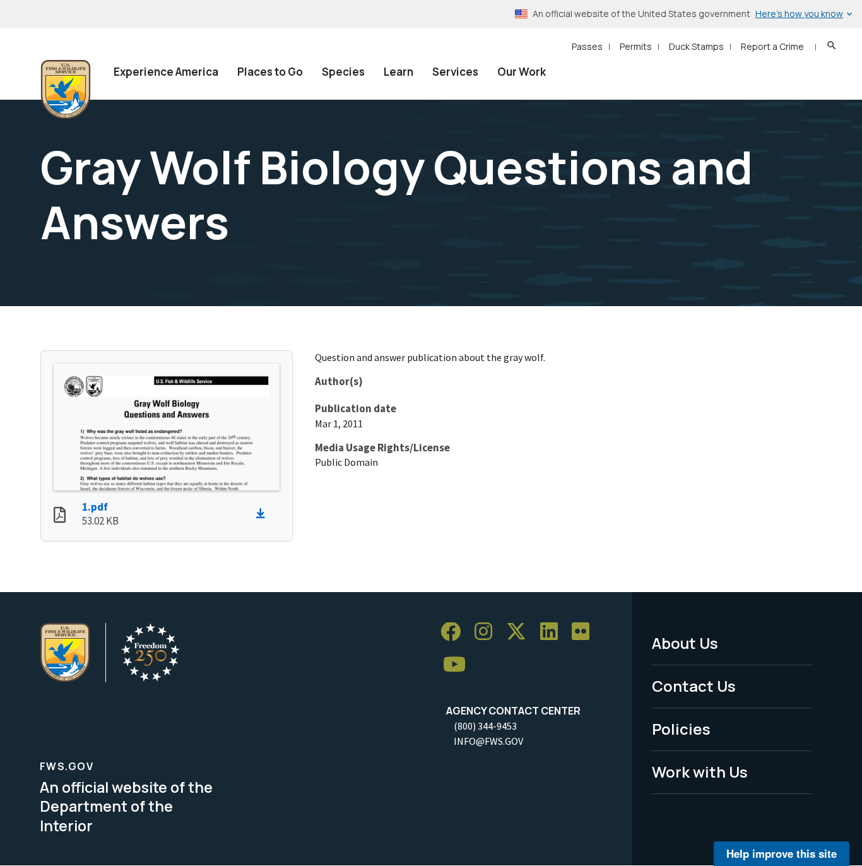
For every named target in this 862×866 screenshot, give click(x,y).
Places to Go (270, 71)
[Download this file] (264, 514)
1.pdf (95, 507)
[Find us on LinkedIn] (553, 632)
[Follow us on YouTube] (459, 665)
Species (343, 71)
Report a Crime (772, 46)
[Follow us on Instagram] (488, 632)
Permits (636, 46)
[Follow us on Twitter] (520, 632)
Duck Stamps (696, 46)
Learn (398, 71)
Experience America (166, 71)
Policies (681, 728)
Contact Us (694, 685)
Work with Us (700, 771)
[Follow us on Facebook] (454, 632)
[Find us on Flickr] (585, 632)
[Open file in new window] (60, 516)
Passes (587, 46)
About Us (685, 642)
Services (455, 71)
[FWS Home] (65, 89)
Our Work (521, 71)
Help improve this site (781, 853)
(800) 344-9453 (485, 726)
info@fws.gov (488, 741)
